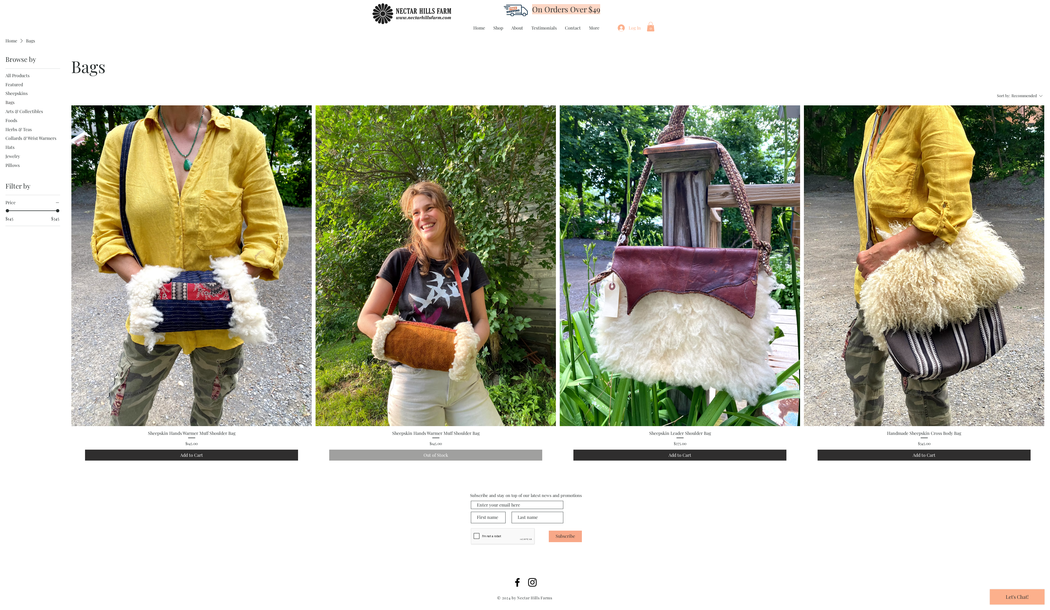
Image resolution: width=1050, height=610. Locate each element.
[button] (651, 26)
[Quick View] (191, 265)
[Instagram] (532, 582)
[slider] (7, 210)
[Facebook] (517, 582)
